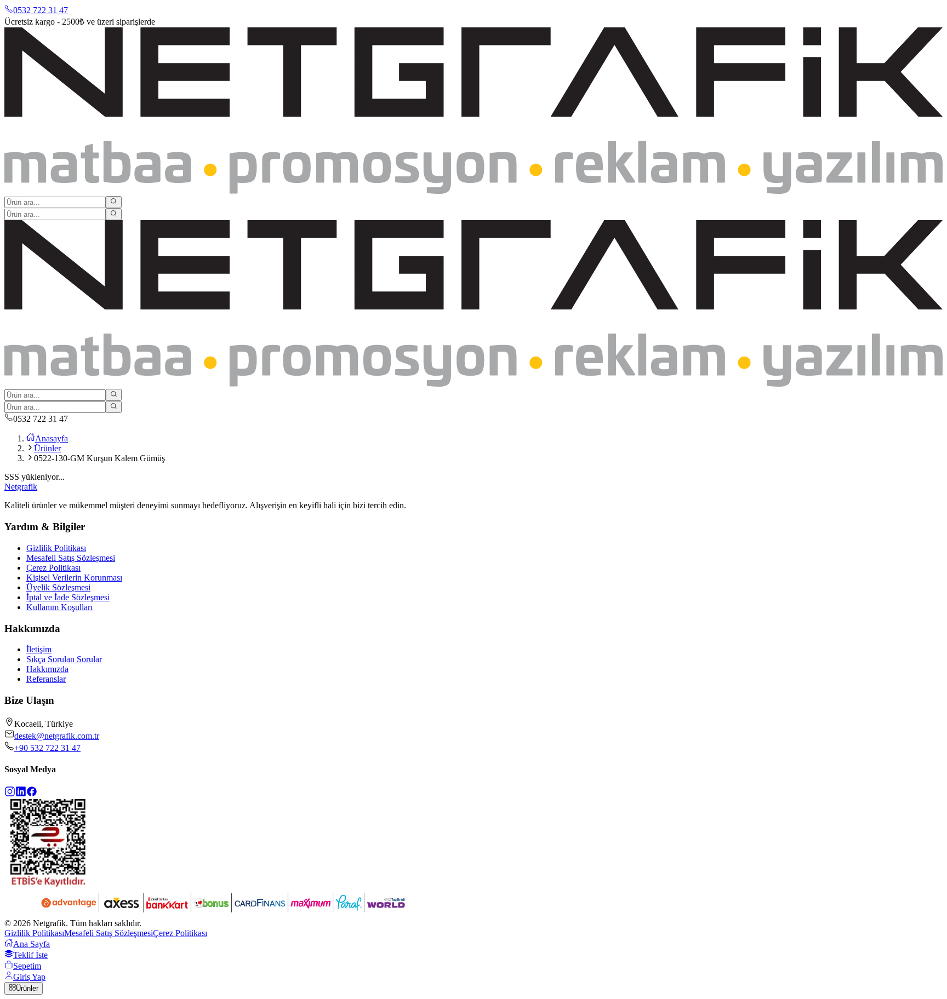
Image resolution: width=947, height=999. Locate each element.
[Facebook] (31, 794)
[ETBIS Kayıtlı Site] (48, 883)
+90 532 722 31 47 (47, 748)
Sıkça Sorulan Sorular (64, 659)
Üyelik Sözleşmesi (58, 587)
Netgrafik (20, 486)
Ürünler (47, 448)
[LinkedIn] (20, 794)
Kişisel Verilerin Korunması (74, 577)
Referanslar (46, 679)
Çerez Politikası (53, 567)
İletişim (39, 649)
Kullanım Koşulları (59, 607)
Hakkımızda (47, 669)
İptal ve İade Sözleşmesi (68, 597)
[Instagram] (9, 794)
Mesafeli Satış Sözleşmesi (70, 557)
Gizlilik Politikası (56, 548)
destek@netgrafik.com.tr (56, 735)
